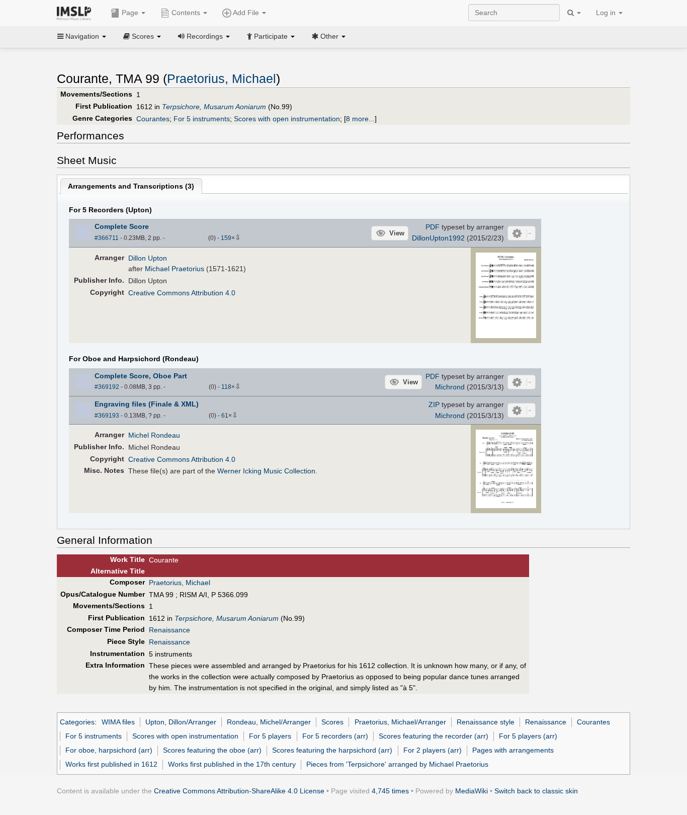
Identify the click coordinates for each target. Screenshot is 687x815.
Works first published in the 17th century (232, 764)
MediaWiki (471, 791)
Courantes (152, 119)
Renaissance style (485, 722)
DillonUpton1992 (438, 238)
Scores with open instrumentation (287, 119)
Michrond (450, 387)
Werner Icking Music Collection (266, 471)
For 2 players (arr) (432, 750)
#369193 (107, 415)
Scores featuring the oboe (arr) (212, 750)
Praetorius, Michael (221, 79)
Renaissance (169, 630)
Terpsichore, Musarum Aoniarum (214, 107)
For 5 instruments (202, 119)
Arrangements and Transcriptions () (131, 186)
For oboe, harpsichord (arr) (108, 750)
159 (226, 237)
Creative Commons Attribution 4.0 (181, 293)
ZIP (434, 404)
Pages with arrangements (513, 750)
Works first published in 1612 (111, 764)
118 (226, 386)
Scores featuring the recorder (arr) (433, 736)
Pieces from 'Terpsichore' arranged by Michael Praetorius (397, 764)
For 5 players (270, 736)
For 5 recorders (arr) (335, 736)
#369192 (107, 386)
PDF (432, 227)
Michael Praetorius (174, 269)
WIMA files (118, 722)
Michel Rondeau (154, 435)
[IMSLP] (76, 12)
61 (224, 415)
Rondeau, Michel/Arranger (269, 722)
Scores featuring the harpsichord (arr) (332, 750)
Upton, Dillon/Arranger (180, 722)
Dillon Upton (147, 258)
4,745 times (390, 791)
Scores (332, 722)
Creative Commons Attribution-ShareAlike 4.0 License (239, 791)
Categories (77, 722)
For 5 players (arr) (528, 736)
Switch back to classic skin (536, 791)
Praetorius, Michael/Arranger (400, 722)
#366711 (107, 237)
